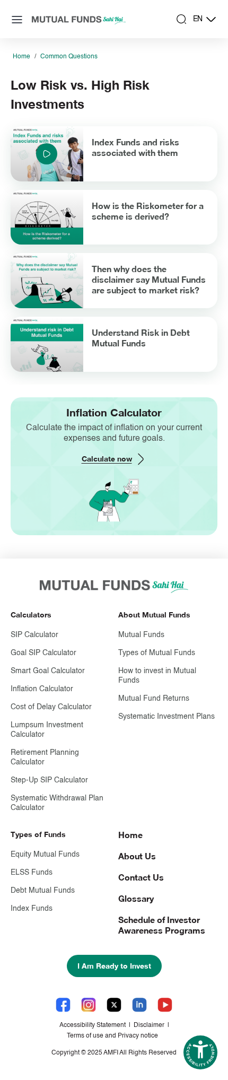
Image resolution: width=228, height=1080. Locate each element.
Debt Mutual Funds (43, 890)
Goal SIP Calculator (43, 653)
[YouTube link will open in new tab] (164, 1005)
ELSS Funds (31, 872)
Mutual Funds (141, 635)
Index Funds (31, 908)
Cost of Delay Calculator (51, 707)
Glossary (136, 898)
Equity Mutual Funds (45, 854)
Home (21, 57)
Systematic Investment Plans (166, 716)
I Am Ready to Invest (114, 965)
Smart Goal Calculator (48, 671)
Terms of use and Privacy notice (112, 1036)
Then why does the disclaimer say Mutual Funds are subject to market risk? (149, 279)
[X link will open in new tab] (114, 1005)
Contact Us (141, 877)
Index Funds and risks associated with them (135, 147)
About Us (137, 856)
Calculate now (107, 458)
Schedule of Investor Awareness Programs (161, 924)
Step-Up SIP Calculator (49, 780)
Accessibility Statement (92, 1025)
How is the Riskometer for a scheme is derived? (148, 211)
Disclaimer (149, 1025)
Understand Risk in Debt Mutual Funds (141, 337)
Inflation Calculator (42, 689)
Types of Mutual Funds (156, 653)
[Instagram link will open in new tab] (88, 1005)
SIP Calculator (34, 635)
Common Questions (69, 57)
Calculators (31, 614)
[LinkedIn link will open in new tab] (139, 1005)
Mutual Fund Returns (153, 698)
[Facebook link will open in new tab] (63, 1005)
